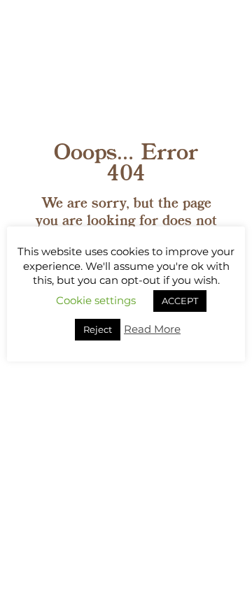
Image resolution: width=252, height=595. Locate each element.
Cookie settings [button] (96, 300)
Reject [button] (97, 329)
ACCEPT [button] (180, 300)
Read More (152, 329)
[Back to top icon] (223, 566)
